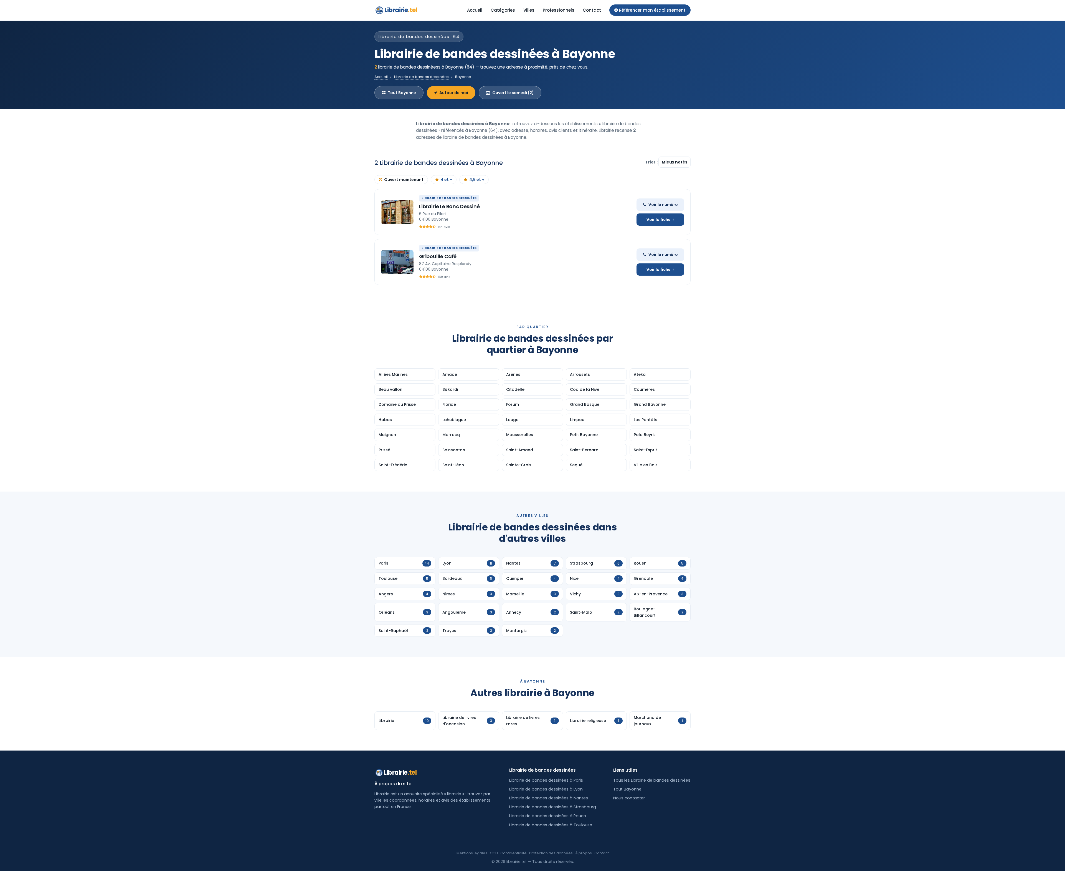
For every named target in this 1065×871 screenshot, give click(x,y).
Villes (528, 10)
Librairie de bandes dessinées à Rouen (547, 816)
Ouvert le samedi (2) (513, 92)
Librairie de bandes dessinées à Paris (546, 780)
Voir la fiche (658, 219)
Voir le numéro (663, 204)
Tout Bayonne (402, 92)
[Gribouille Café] (397, 262)
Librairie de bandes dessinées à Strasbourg (552, 807)
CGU (494, 853)
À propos (583, 853)
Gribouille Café (438, 256)
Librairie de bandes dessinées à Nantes (548, 798)
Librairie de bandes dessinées (421, 76)
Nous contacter (629, 798)
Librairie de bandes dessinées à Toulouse (550, 825)
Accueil (474, 10)
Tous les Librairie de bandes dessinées (651, 780)
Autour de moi (453, 92)
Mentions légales (472, 853)
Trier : (651, 162)
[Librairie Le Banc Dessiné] (397, 212)
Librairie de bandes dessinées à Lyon (546, 789)
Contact (592, 10)
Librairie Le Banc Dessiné (449, 206)
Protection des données (551, 853)
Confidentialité (513, 853)
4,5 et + (476, 179)
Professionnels (558, 10)
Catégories (503, 10)
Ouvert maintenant (404, 179)
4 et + (446, 179)
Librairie (400, 10)
